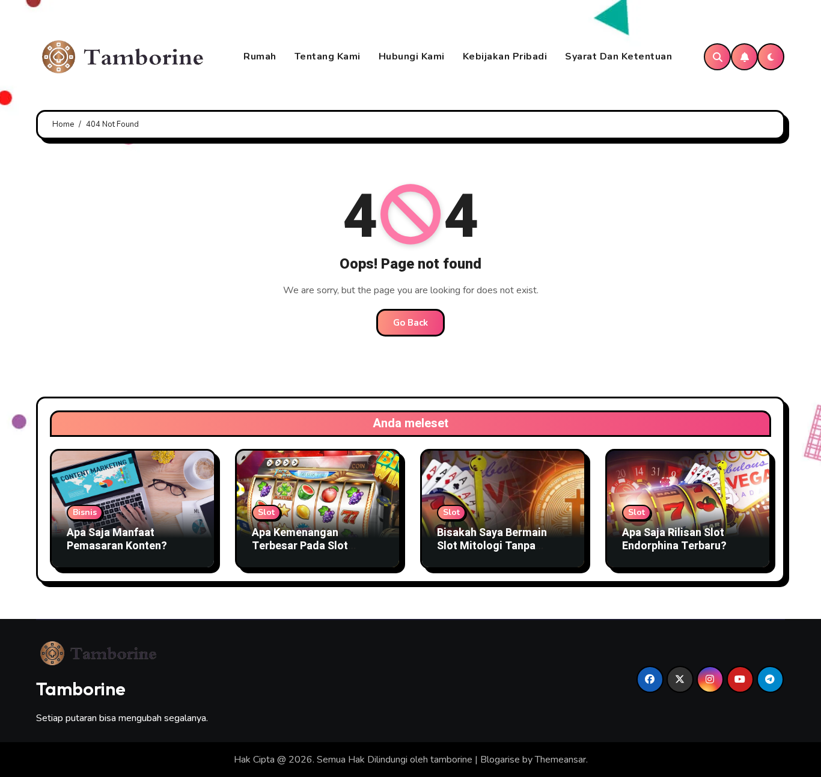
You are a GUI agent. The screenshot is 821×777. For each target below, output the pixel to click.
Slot (266, 512)
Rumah (259, 56)
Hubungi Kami (412, 56)
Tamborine (81, 688)
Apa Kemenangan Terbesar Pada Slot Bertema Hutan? (300, 546)
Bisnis (85, 512)
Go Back (410, 323)
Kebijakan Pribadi (505, 56)
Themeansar (560, 759)
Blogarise (500, 759)
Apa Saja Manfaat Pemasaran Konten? (117, 539)
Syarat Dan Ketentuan (618, 56)
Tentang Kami (328, 56)
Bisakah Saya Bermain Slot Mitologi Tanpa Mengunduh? (492, 546)
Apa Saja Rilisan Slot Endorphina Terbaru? (674, 539)
